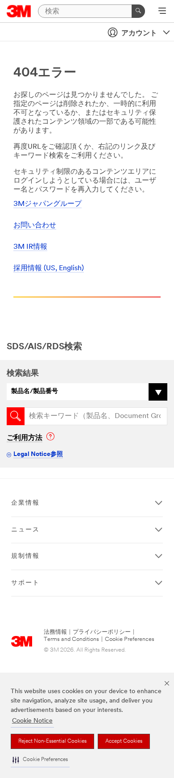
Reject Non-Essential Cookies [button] (52, 741)
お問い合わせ (34, 225)
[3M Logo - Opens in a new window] (19, 11)
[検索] (138, 11)
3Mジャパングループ (47, 204)
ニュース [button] (25, 530)
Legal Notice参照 (38, 454)
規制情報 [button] (25, 556)
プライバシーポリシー (102, 632)
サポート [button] (25, 583)
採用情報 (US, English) (48, 268)
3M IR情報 (30, 247)
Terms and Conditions (71, 639)
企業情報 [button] (25, 503)
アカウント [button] (139, 33)
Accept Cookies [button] (123, 741)
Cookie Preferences (129, 639)
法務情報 (55, 632)
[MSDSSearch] (16, 416)
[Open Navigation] (162, 11)
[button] (40, 760)
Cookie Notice (32, 721)
